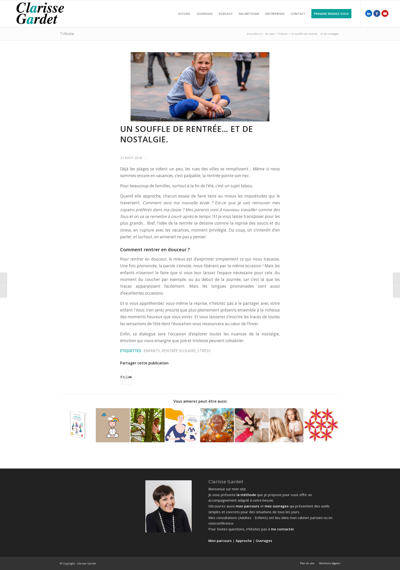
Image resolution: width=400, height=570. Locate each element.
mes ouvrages (277, 506)
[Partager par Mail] (130, 377)
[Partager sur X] (123, 377)
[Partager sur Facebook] (121, 377)
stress (203, 350)
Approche (244, 540)
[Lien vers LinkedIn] (368, 13)
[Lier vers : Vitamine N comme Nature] (148, 425)
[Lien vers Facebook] (376, 13)
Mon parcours (220, 540)
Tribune (67, 33)
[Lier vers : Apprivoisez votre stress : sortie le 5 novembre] (182, 425)
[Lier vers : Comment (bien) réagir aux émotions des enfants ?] (286, 425)
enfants (152, 350)
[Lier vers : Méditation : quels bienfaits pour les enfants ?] (252, 425)
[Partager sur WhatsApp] (127, 377)
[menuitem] (184, 13)
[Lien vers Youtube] (384, 13)
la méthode (246, 494)
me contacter (282, 529)
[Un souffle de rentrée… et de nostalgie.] (200, 86)
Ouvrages (264, 540)
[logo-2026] (41, 13)
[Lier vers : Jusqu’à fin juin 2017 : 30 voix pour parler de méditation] (321, 425)
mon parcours (247, 506)
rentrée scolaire (179, 350)
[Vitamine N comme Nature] (396, 285)
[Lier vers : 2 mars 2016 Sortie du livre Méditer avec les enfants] (78, 425)
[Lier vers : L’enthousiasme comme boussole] (217, 425)
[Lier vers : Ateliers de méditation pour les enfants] (113, 425)
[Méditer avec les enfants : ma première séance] (3, 285)
